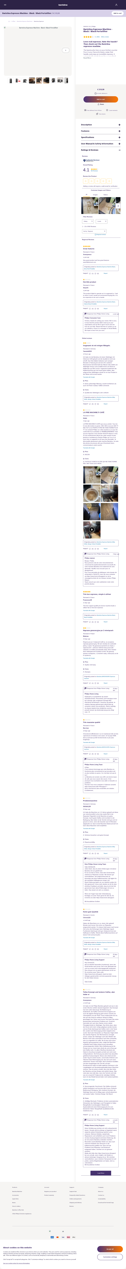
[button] (104, 609)
